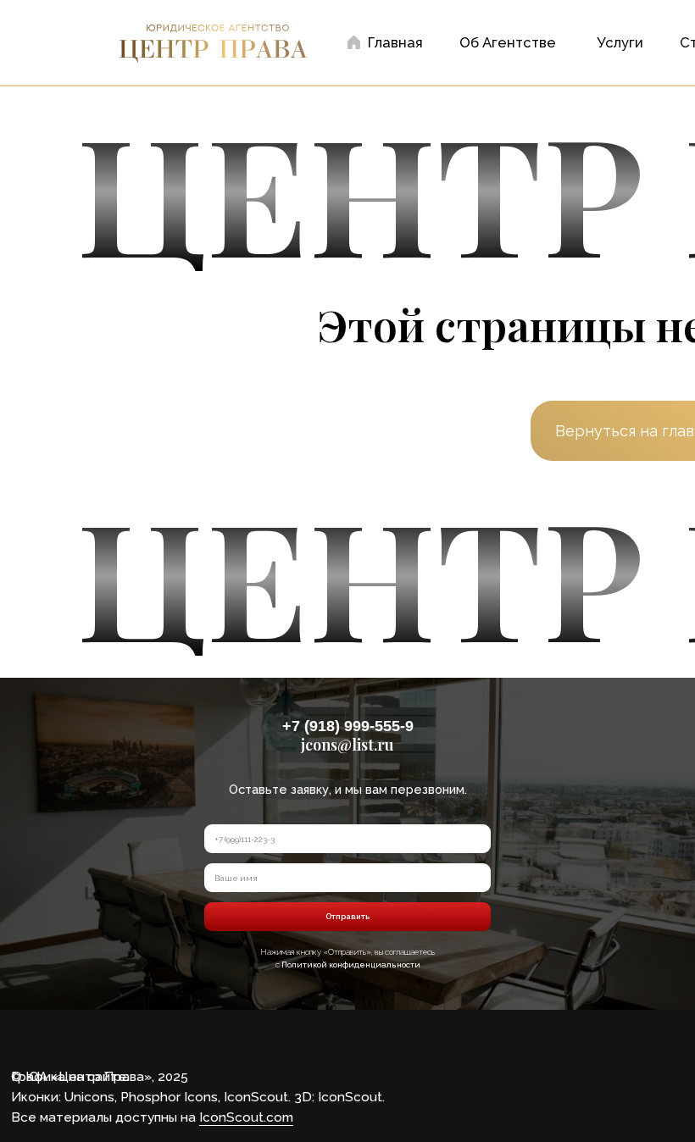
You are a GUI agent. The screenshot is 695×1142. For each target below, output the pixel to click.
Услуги (620, 42)
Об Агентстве (507, 42)
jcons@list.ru (347, 744)
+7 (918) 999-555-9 (348, 726)
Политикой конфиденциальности (350, 964)
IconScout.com (246, 1117)
